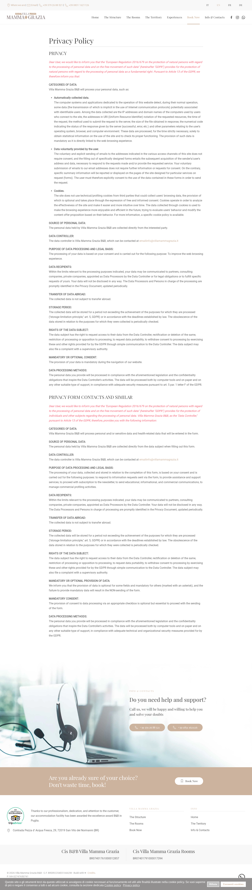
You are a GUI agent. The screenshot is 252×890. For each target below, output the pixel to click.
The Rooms (133, 17)
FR (229, 5)
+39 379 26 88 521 (150, 727)
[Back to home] (26, 17)
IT (207, 5)
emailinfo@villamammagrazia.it (158, 240)
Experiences (174, 17)
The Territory (153, 17)
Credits (91, 873)
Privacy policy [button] (131, 885)
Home (95, 17)
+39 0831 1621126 (187, 727)
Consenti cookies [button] (233, 884)
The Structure (112, 17)
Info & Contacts (215, 17)
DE (240, 5)
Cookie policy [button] (112, 885)
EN (218, 5)
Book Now (193, 17)
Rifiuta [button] (213, 884)
